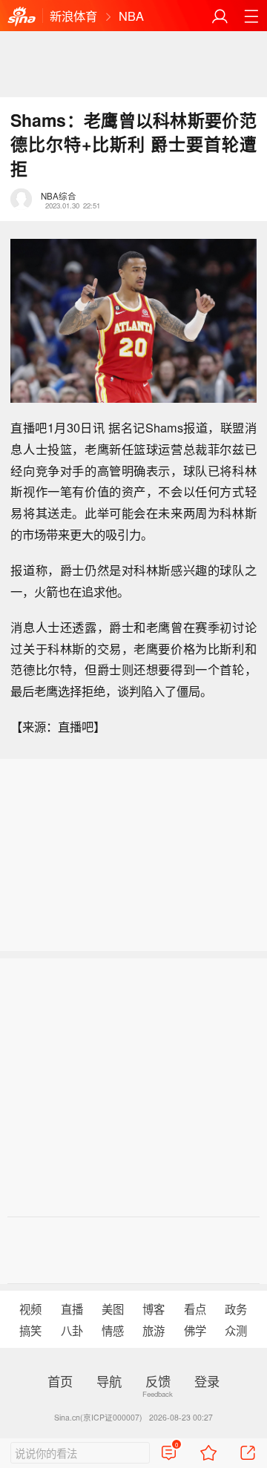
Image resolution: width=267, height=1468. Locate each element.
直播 (72, 1308)
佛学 (195, 1330)
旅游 (153, 1330)
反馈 (158, 1381)
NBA (131, 15)
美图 (113, 1308)
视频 (30, 1308)
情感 (113, 1330)
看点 (195, 1308)
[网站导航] (251, 15)
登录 (207, 1381)
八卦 (72, 1330)
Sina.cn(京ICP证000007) (98, 1417)
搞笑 (30, 1330)
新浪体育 (73, 15)
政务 (236, 1308)
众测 (236, 1330)
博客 (153, 1308)
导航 (109, 1381)
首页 (60, 1381)
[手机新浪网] (21, 16)
